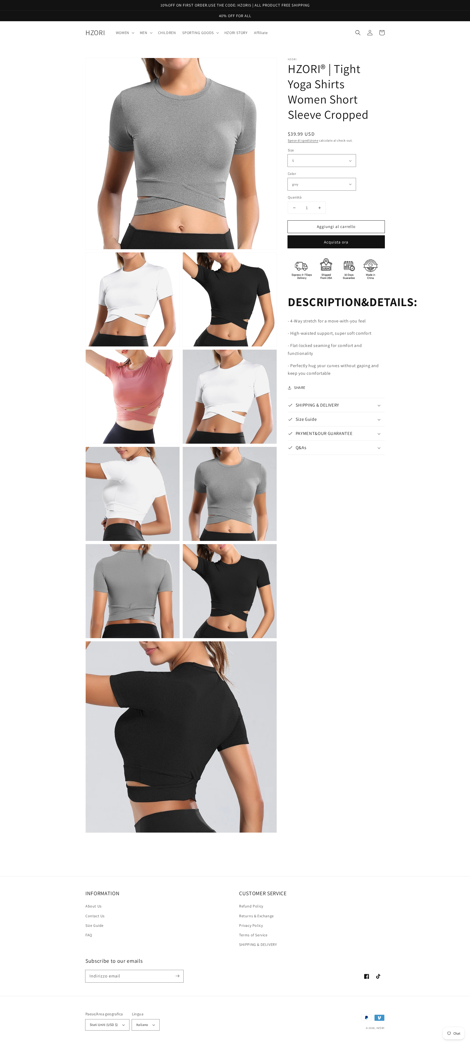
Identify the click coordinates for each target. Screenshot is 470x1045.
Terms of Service (253, 935)
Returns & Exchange (256, 915)
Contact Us (95, 915)
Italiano (142, 1024)
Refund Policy (251, 906)
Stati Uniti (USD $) (104, 1024)
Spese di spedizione (303, 140)
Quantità (295, 197)
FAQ (88, 935)
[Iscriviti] (177, 976)
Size (291, 150)
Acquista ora (336, 242)
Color (292, 173)
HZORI (380, 1028)
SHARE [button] (299, 387)
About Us (93, 906)
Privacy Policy (251, 925)
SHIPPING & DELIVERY (258, 944)
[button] (358, 33)
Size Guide (94, 925)
